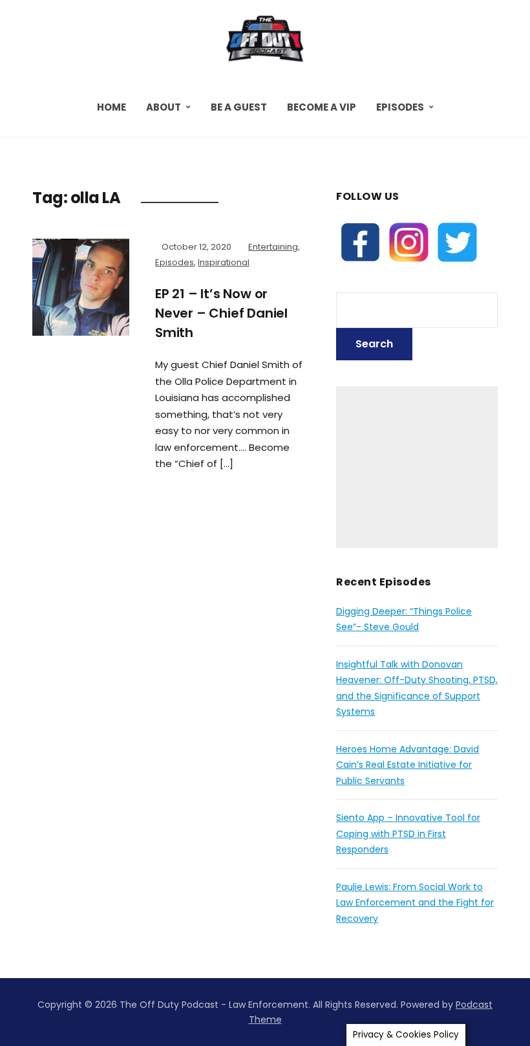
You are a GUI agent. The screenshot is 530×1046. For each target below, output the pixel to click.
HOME (111, 107)
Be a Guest (239, 107)
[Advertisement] (417, 467)
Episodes (400, 107)
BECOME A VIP (321, 107)
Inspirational (223, 262)
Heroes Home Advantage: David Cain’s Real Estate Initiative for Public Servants (407, 765)
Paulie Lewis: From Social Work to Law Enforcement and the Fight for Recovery (415, 902)
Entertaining (273, 247)
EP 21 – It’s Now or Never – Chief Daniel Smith (221, 313)
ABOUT (163, 107)
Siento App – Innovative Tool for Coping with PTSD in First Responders (408, 833)
